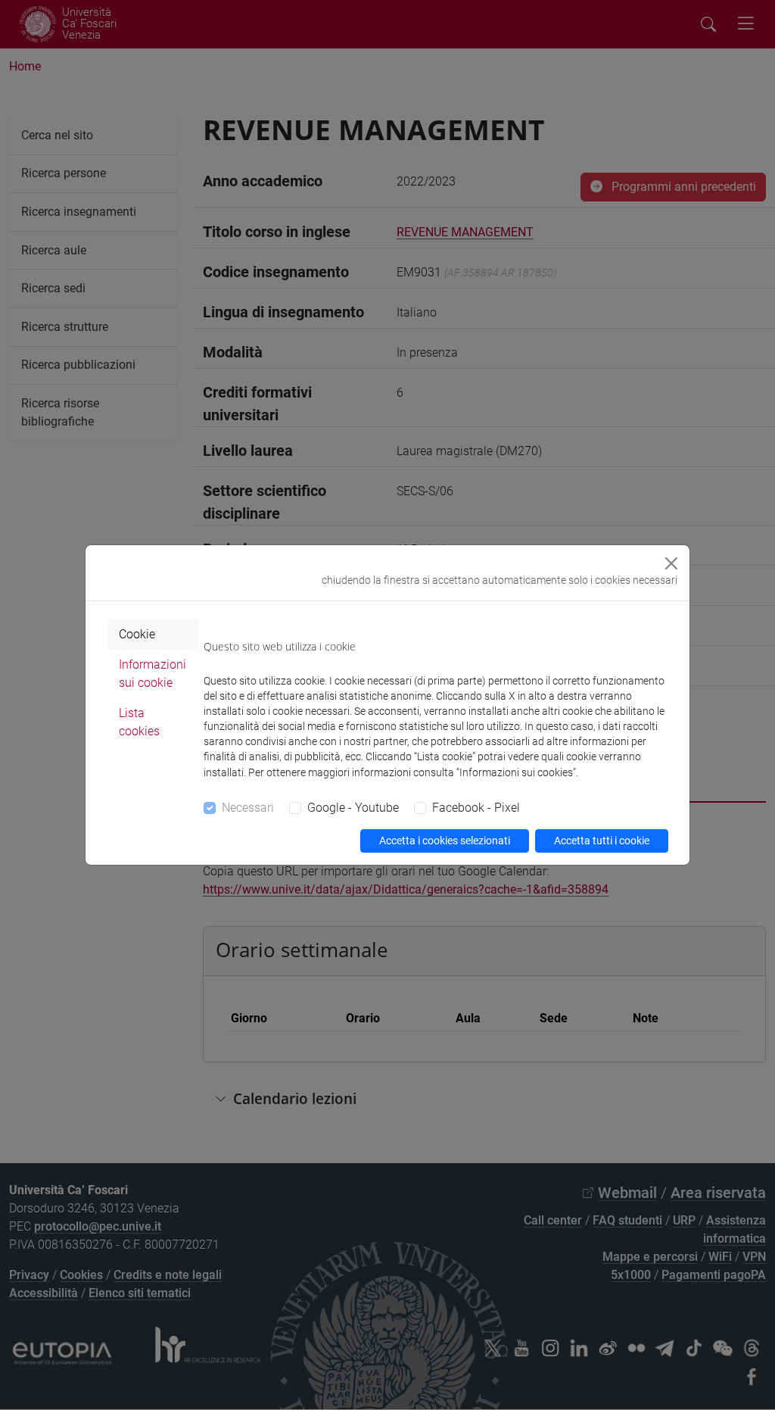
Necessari (248, 807)
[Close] (671, 563)
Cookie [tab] (137, 634)
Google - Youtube (353, 807)
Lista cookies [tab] (139, 722)
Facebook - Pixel (476, 807)
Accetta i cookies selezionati (444, 840)
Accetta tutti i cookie (601, 840)
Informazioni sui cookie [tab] (152, 673)
